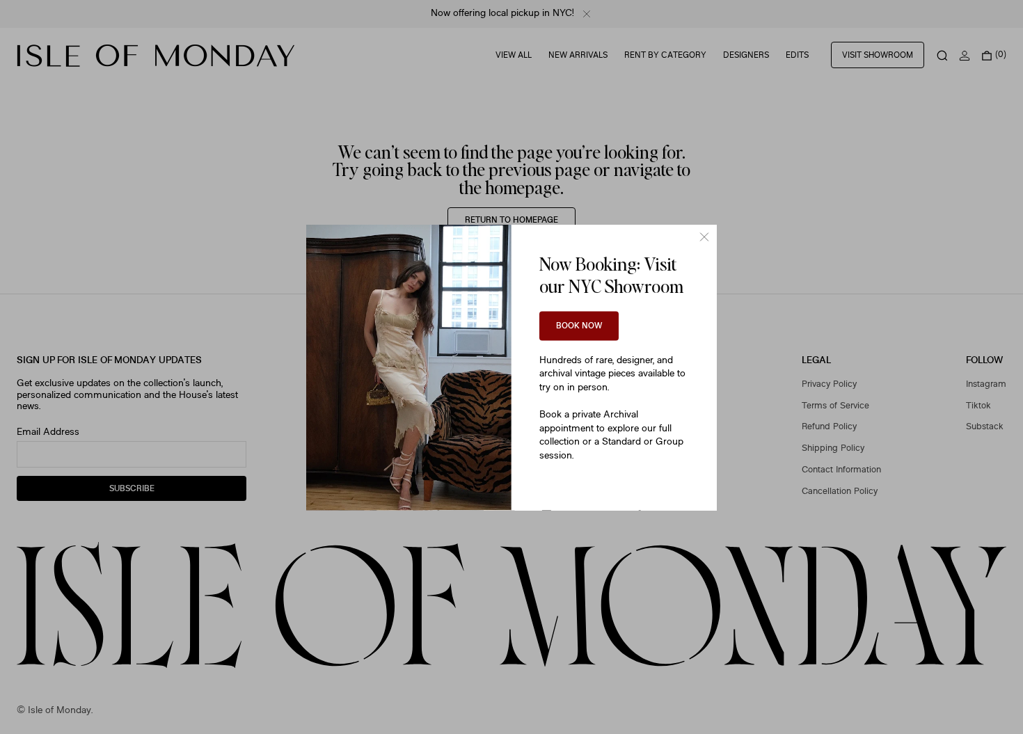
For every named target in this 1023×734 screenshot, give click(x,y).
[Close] (704, 237)
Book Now (579, 325)
